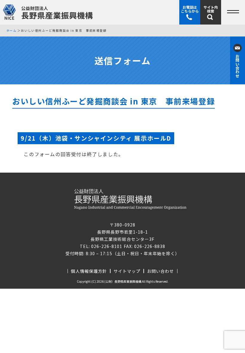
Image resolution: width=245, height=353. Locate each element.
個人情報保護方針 (89, 271)
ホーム (11, 30)
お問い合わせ (160, 271)
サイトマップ (127, 271)
